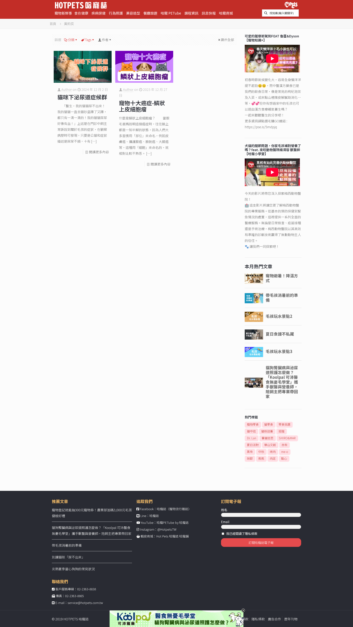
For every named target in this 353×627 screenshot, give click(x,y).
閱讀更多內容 (99, 151)
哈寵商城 (226, 13)
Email (225, 521)
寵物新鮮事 (63, 13)
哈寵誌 (154, 515)
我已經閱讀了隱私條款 (241, 533)
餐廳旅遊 (150, 13)
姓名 (224, 509)
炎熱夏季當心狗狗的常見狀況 (73, 568)
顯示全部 (227, 39)
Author (66, 89)
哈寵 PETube (171, 13)
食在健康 (81, 13)
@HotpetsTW (166, 529)
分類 (71, 39)
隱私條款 (258, 618)
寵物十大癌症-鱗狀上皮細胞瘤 (142, 106)
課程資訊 (191, 13)
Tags (88, 39)
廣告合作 (274, 618)
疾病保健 (99, 13)
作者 (105, 39)
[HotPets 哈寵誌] (81, 4)
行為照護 (116, 13)
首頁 (53, 23)
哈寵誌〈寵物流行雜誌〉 (174, 509)
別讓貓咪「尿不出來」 (68, 557)
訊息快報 (209, 13)
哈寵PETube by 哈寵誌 (173, 522)
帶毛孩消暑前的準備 (67, 545)
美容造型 (133, 13)
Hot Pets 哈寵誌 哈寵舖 (172, 536)
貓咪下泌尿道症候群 (82, 97)
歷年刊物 (290, 618)
